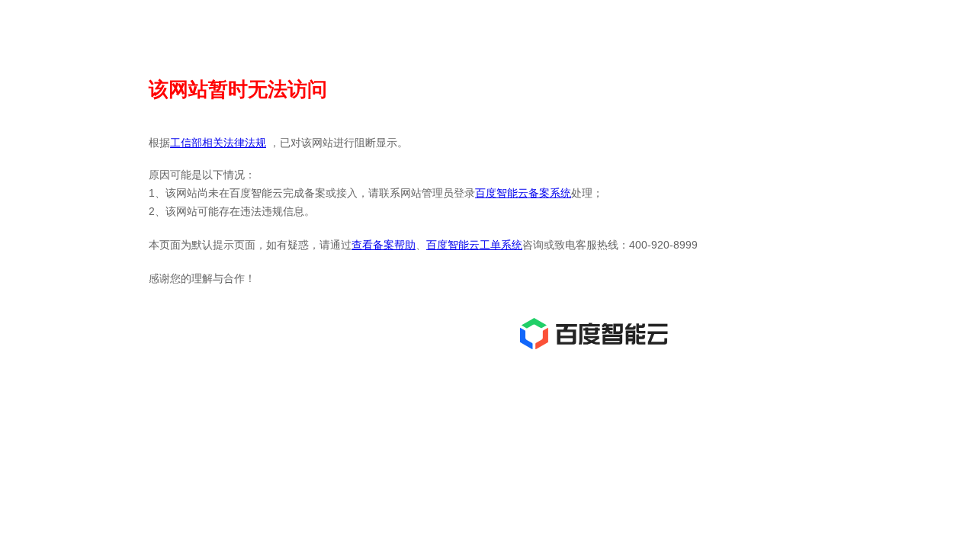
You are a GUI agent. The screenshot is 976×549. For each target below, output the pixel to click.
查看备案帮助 (384, 245)
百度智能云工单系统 (474, 245)
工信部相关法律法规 (218, 142)
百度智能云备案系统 (523, 193)
